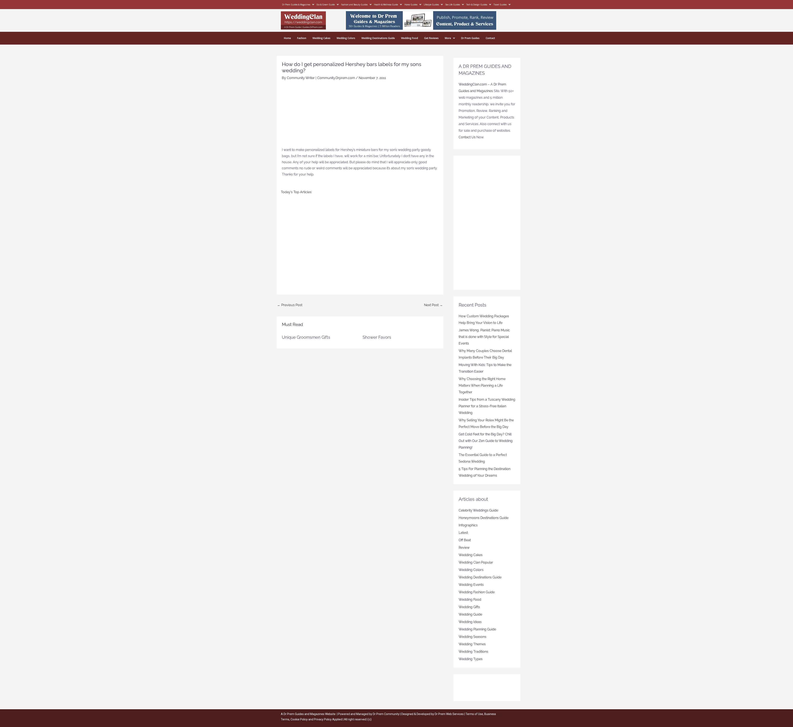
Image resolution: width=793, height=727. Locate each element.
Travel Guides (500, 4)
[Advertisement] (360, 116)
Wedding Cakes (321, 38)
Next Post (433, 305)
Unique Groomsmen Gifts (306, 337)
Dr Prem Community (386, 714)
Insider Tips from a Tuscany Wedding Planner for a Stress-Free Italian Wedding (487, 406)
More (448, 38)
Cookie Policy (299, 719)
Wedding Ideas (470, 622)
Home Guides (410, 4)
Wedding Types (471, 659)
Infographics (468, 525)
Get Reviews (431, 38)
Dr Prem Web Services (449, 714)
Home (287, 38)
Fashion (301, 38)
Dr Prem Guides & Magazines (296, 4)
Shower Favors (377, 337)
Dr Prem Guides (470, 38)
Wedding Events (471, 585)
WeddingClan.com (473, 84)
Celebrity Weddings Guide (478, 510)
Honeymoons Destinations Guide (483, 518)
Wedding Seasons (472, 637)
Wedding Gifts (469, 607)
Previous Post (289, 305)
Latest (463, 533)
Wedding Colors (346, 38)
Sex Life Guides (452, 4)
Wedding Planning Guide (477, 629)
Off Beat (465, 540)
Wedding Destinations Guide (378, 38)
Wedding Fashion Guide (477, 592)
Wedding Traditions (473, 652)
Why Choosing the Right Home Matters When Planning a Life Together (482, 385)
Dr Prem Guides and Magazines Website (310, 714)
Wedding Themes (472, 644)
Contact (490, 38)
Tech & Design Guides (476, 4)
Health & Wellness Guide (386, 4)
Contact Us (467, 137)
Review (464, 547)
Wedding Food (409, 38)
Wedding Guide (470, 614)
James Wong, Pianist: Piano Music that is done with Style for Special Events (484, 336)
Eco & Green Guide (326, 4)
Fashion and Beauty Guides (354, 4)
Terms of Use (474, 714)
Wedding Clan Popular (476, 562)
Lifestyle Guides (431, 4)
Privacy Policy (323, 719)
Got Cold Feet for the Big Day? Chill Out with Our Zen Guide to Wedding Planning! (486, 440)
